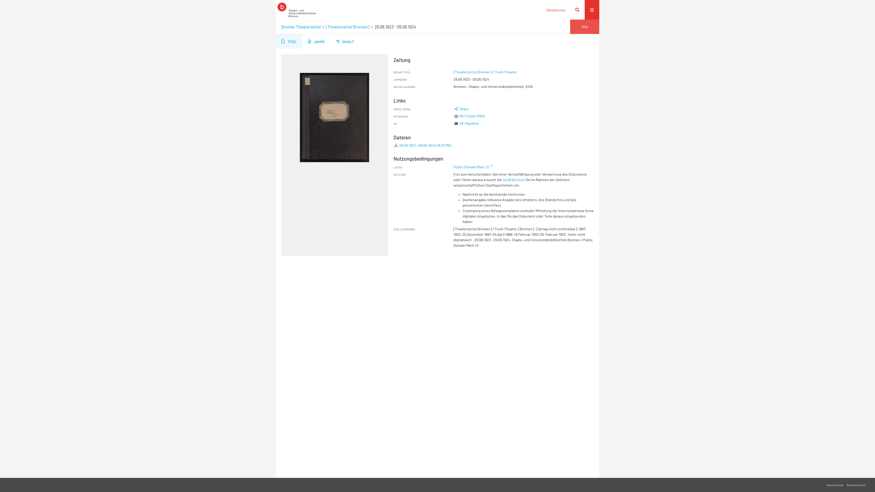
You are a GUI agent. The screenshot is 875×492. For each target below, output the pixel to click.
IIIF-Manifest (469, 123)
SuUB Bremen (514, 179)
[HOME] (296, 9)
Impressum (835, 485)
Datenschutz (856, 485)
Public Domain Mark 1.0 (471, 167)
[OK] (577, 10)
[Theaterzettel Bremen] (347, 26)
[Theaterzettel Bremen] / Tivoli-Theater (485, 72)
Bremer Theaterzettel (301, 26)
